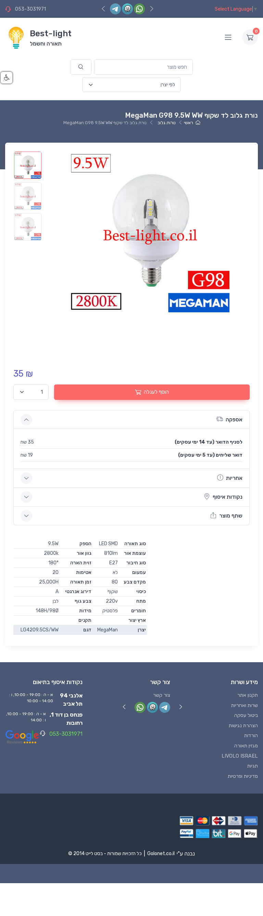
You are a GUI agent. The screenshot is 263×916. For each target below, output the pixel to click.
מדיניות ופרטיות (243, 776)
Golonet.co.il (161, 853)
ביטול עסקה (246, 715)
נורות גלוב (167, 122)
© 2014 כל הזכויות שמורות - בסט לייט (105, 853)
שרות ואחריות (244, 705)
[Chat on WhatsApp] (139, 9)
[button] (6, 77)
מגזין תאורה (246, 746)
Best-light (51, 33)
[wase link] (127, 9)
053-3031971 (30, 9)
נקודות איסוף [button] (227, 497)
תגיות (252, 766)
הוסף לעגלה (156, 392)
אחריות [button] (234, 478)
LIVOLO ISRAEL (240, 756)
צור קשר (161, 695)
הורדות (251, 735)
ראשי (188, 122)
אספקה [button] (234, 419)
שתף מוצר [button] (230, 515)
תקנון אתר (247, 695)
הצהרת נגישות (243, 726)
